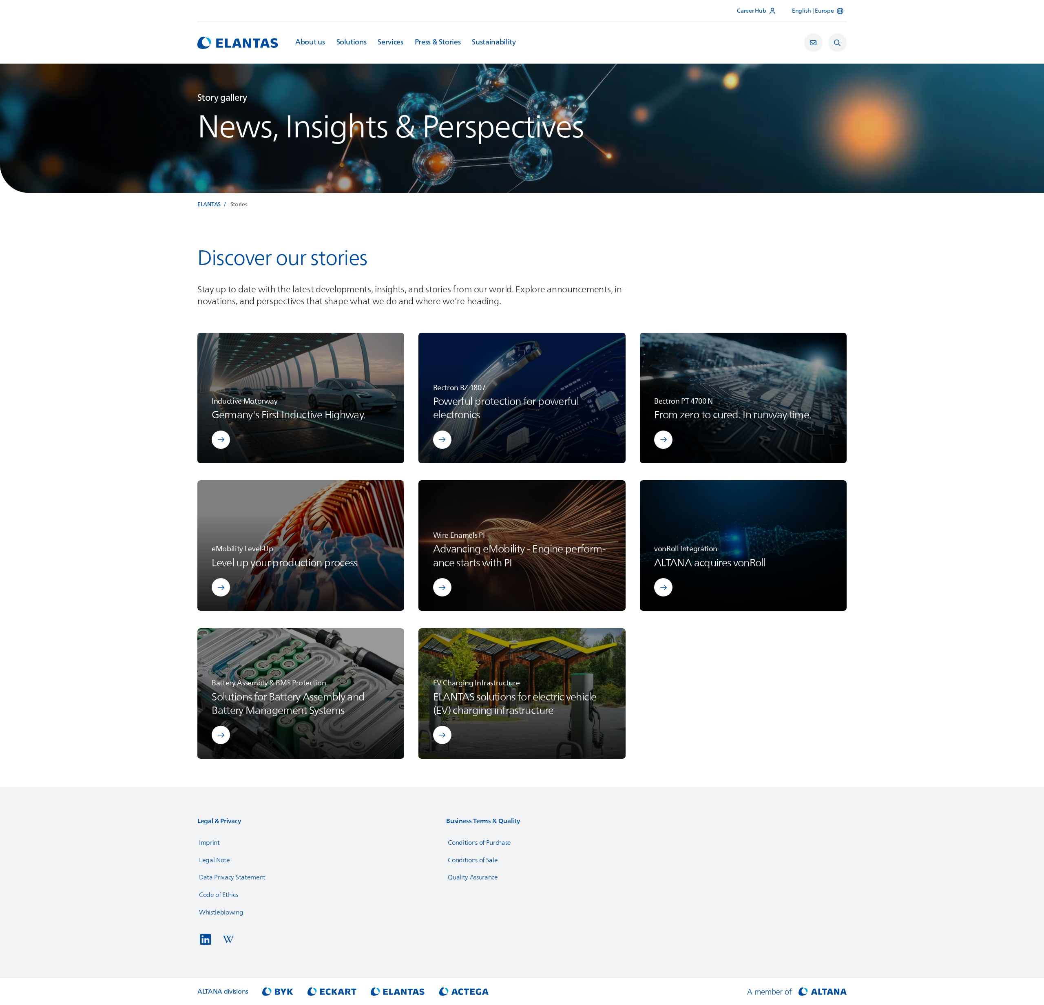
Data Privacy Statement (232, 877)
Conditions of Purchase (479, 842)
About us (310, 42)
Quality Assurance (473, 877)
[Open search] (837, 42)
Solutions (351, 42)
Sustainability (493, 42)
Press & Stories (438, 42)
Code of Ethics (218, 895)
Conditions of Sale (473, 860)
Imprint (209, 842)
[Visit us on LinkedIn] (205, 939)
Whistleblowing (221, 912)
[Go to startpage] (237, 43)
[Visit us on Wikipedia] (228, 939)
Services (390, 42)
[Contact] (813, 42)
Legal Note (214, 860)
